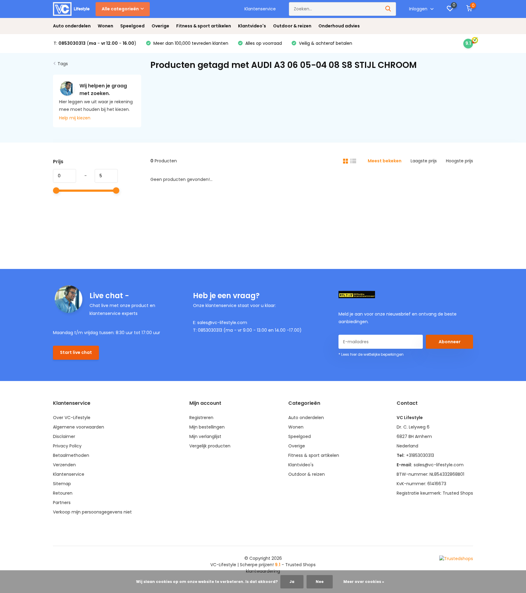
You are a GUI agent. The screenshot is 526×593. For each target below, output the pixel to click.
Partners (62, 502)
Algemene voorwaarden (78, 427)
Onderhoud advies (339, 26)
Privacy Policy (67, 446)
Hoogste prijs (459, 161)
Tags (63, 64)
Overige (160, 26)
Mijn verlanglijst (205, 436)
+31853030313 (420, 455)
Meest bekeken (385, 161)
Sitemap (62, 484)
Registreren (201, 418)
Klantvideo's (252, 26)
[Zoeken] (388, 9)
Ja (291, 581)
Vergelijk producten (209, 446)
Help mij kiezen (74, 118)
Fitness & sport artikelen (203, 26)
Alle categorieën (120, 9)
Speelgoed (132, 26)
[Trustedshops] (456, 558)
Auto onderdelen (72, 26)
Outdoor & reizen (292, 26)
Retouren (62, 493)
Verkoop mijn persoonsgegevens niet (92, 512)
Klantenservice (260, 9)
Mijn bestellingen (207, 427)
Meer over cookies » (363, 581)
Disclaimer (64, 436)
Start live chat (76, 352)
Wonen (105, 26)
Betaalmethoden (71, 455)
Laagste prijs (424, 161)
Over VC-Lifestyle (71, 418)
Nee (320, 581)
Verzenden (64, 465)
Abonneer (450, 342)
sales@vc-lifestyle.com (439, 465)
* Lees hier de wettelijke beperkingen (371, 354)
